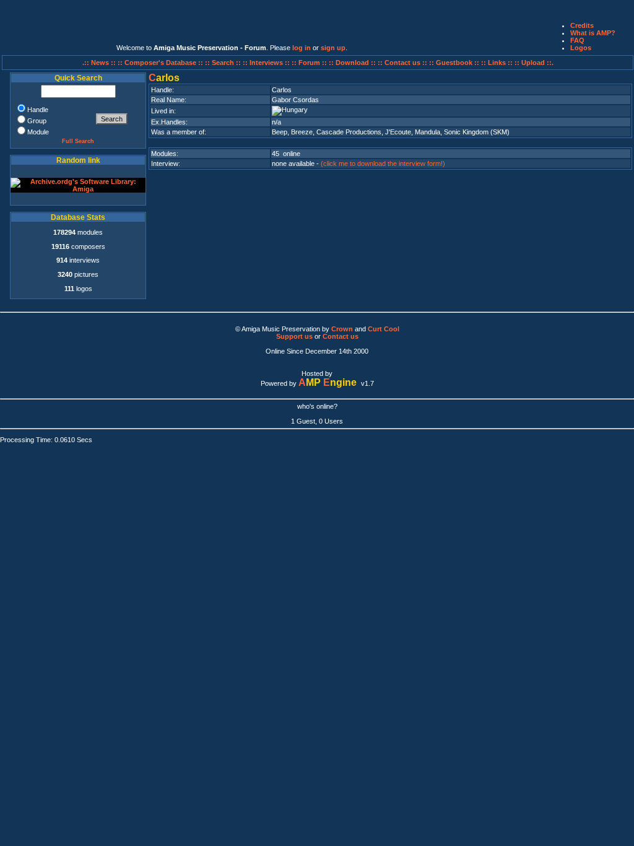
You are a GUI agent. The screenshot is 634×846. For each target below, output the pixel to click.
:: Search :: (224, 62)
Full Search (78, 141)
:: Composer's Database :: (161, 62)
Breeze (302, 132)
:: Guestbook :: (454, 62)
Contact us (340, 336)
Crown (342, 329)
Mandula (427, 132)
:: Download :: (353, 62)
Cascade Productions (348, 132)
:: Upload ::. (534, 62)
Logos (580, 47)
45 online (286, 153)
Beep (279, 132)
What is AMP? (592, 33)
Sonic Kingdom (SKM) (477, 132)
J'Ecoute (398, 132)
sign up (333, 47)
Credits (582, 25)
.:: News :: (100, 62)
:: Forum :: (310, 62)
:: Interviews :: (267, 62)
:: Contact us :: (402, 62)
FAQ (577, 40)
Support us (294, 336)
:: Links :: (497, 62)
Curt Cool (383, 329)
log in (301, 47)
